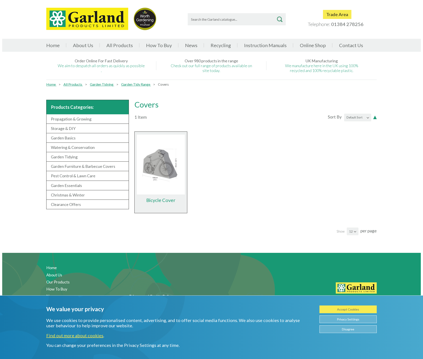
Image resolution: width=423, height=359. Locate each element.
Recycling (221, 45)
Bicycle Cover (160, 200)
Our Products (58, 281)
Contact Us (351, 45)
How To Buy (159, 45)
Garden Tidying (102, 84)
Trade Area (337, 14)
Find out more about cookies (74, 335)
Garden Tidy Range (136, 84)
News (191, 45)
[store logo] (87, 19)
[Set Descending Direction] (375, 117)
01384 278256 (347, 24)
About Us (83, 45)
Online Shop (313, 45)
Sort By (335, 116)
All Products (73, 84)
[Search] (279, 19)
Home (53, 45)
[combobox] (237, 19)
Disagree (348, 329)
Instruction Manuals (265, 45)
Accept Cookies (348, 309)
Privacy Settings (348, 319)
